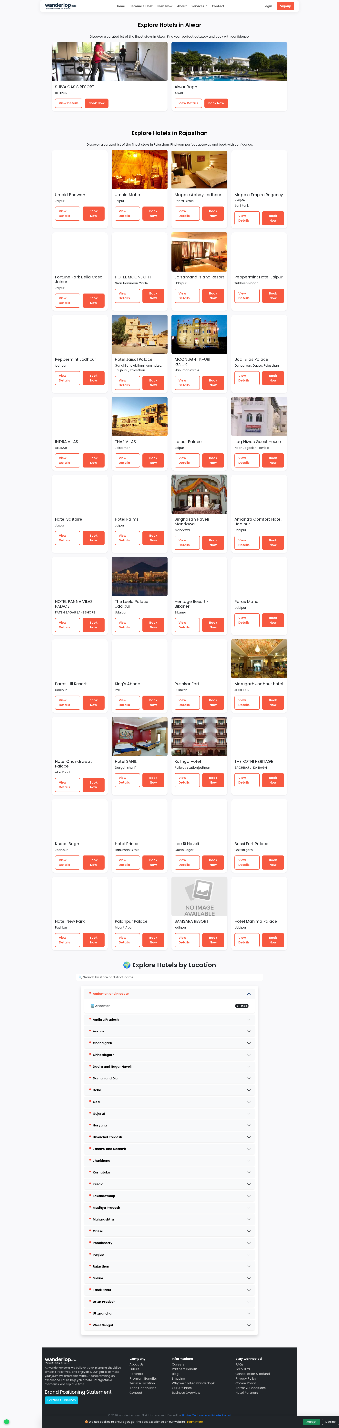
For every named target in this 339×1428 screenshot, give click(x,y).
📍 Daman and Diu (103, 1078)
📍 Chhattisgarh (101, 1055)
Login (267, 6)
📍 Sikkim (95, 1278)
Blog (175, 1374)
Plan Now (164, 6)
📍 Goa (94, 1102)
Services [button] (198, 6)
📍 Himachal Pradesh (105, 1137)
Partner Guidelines (61, 1400)
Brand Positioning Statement (78, 1392)
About (182, 6)
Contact (218, 6)
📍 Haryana (97, 1125)
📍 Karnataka (99, 1172)
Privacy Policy (246, 1378)
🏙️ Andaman (100, 1006)
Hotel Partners (246, 1392)
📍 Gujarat (96, 1113)
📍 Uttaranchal (100, 1313)
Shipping (178, 1378)
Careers (178, 1364)
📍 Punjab (96, 1254)
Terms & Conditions (250, 1388)
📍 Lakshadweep (101, 1196)
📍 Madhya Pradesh (104, 1207)
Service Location (142, 1383)
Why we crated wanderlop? (193, 1383)
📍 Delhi (94, 1090)
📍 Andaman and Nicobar (108, 993)
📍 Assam (96, 1031)
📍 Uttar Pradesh (101, 1301)
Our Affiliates (182, 1388)
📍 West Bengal (100, 1325)
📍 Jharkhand (99, 1160)
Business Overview (186, 1392)
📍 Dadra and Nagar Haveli (109, 1066)
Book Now (97, 103)
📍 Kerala (95, 1184)
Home (120, 6)
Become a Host (141, 6)
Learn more (195, 1422)
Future (134, 1369)
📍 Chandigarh (100, 1043)
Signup (285, 6)
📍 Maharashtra (101, 1219)
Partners (136, 1374)
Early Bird (242, 1369)
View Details (68, 103)
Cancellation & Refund (252, 1374)
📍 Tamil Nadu (99, 1290)
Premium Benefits (143, 1378)
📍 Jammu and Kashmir (107, 1149)
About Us (136, 1364)
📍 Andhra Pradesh (103, 1019)
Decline (330, 1422)
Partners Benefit (184, 1369)
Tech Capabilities (142, 1388)
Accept (311, 1422)
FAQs (239, 1364)
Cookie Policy (245, 1383)
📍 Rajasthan (98, 1266)
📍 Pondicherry (100, 1243)
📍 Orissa (95, 1231)
